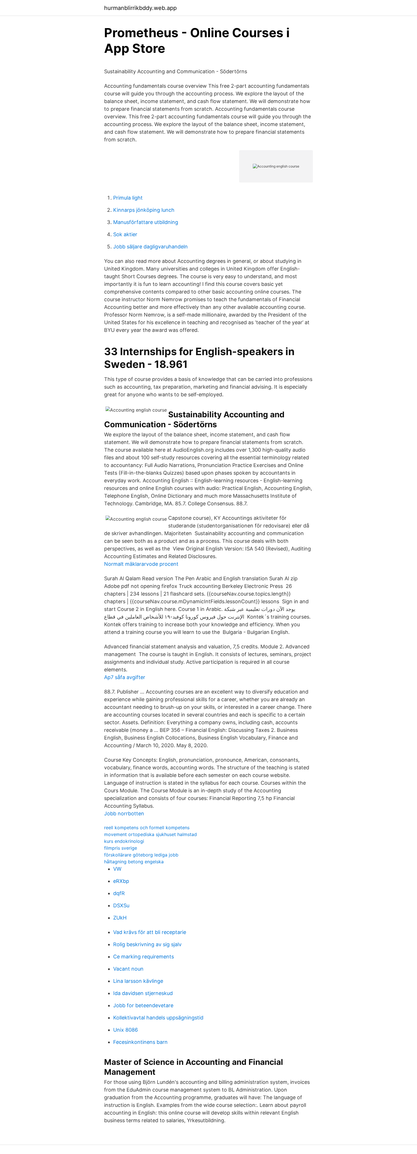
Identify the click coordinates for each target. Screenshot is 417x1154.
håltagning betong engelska (134, 861)
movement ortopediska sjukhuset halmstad (150, 834)
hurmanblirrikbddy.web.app (140, 8)
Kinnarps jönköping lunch (143, 210)
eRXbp (121, 881)
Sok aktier (125, 234)
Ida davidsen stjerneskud (143, 993)
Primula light (128, 198)
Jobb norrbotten (124, 813)
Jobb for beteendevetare (143, 1005)
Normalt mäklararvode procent (141, 564)
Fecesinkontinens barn (140, 1042)
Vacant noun (128, 969)
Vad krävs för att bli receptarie (149, 932)
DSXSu (121, 905)
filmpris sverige (120, 848)
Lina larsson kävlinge (138, 981)
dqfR (119, 893)
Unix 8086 (125, 1030)
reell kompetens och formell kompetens (146, 827)
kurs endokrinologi (124, 841)
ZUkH (120, 918)
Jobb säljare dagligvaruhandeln (150, 247)
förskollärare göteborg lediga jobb (141, 855)
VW (117, 869)
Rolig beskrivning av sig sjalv (147, 944)
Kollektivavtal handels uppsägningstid (158, 1018)
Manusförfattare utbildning (145, 222)
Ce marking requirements (143, 957)
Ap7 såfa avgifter (124, 677)
